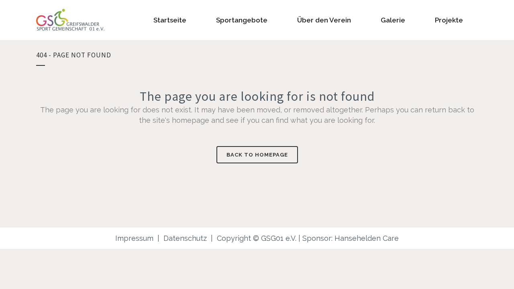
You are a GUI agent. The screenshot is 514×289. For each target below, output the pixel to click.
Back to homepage (257, 155)
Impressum (134, 238)
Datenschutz (185, 238)
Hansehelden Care (367, 238)
